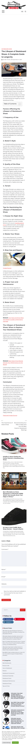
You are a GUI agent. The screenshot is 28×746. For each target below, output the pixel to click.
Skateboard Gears (7, 678)
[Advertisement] (14, 29)
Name (3, 569)
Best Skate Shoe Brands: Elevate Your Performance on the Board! (13, 362)
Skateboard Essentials (8, 675)
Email (3, 576)
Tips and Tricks (6, 686)
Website (3, 584)
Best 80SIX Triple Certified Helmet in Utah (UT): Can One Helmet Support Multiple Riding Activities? (14, 654)
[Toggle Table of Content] (19, 104)
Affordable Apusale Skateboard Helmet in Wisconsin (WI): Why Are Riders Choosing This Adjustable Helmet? (13, 632)
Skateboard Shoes (6, 49)
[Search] (25, 11)
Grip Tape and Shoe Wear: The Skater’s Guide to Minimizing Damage (13, 319)
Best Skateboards (7, 663)
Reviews (4, 670)
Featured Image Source (10, 415)
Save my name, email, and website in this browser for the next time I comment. (15, 592)
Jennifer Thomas (7, 59)
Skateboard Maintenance (9, 680)
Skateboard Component (8, 673)
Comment (5, 549)
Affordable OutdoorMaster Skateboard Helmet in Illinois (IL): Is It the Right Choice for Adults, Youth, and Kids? (17, 712)
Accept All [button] (15, 742)
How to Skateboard (7, 668)
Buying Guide (6, 665)
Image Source (7, 268)
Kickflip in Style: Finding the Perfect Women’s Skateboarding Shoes (13, 458)
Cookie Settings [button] (6, 742)
